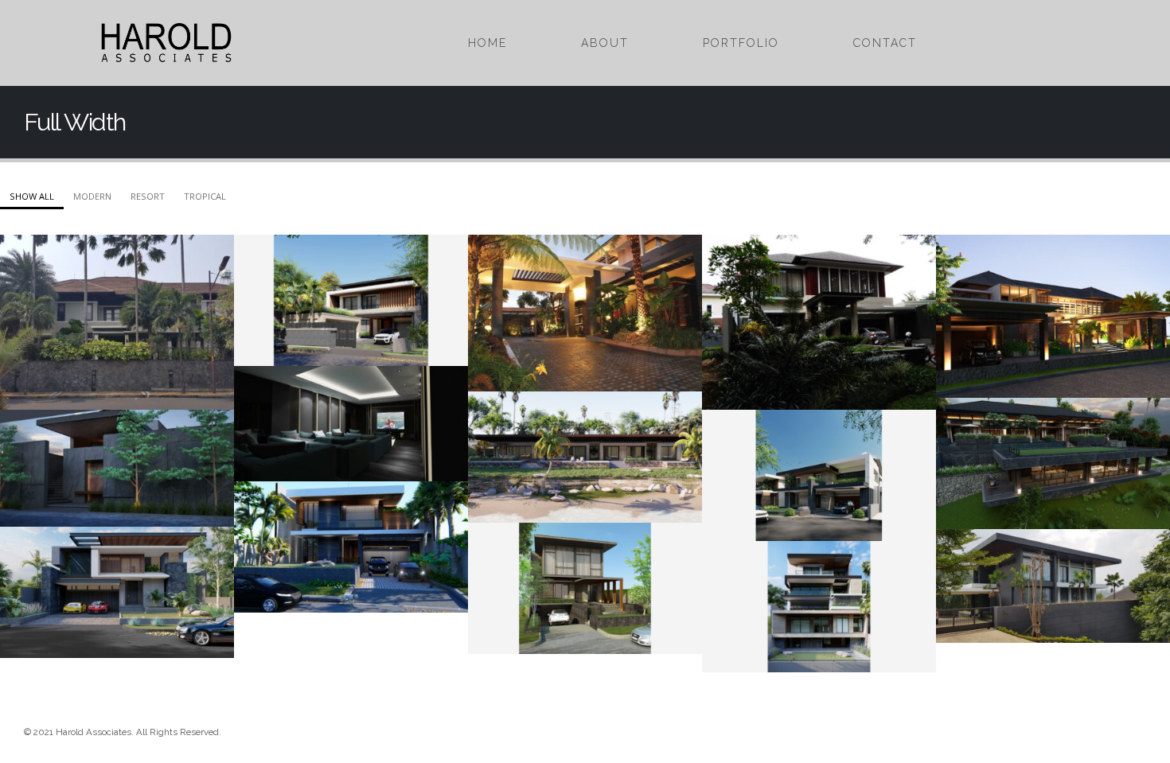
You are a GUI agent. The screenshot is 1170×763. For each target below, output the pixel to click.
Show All (32, 196)
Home (487, 43)
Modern (92, 196)
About (605, 43)
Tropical (205, 196)
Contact (885, 43)
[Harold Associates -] (166, 42)
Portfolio (741, 43)
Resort (148, 196)
